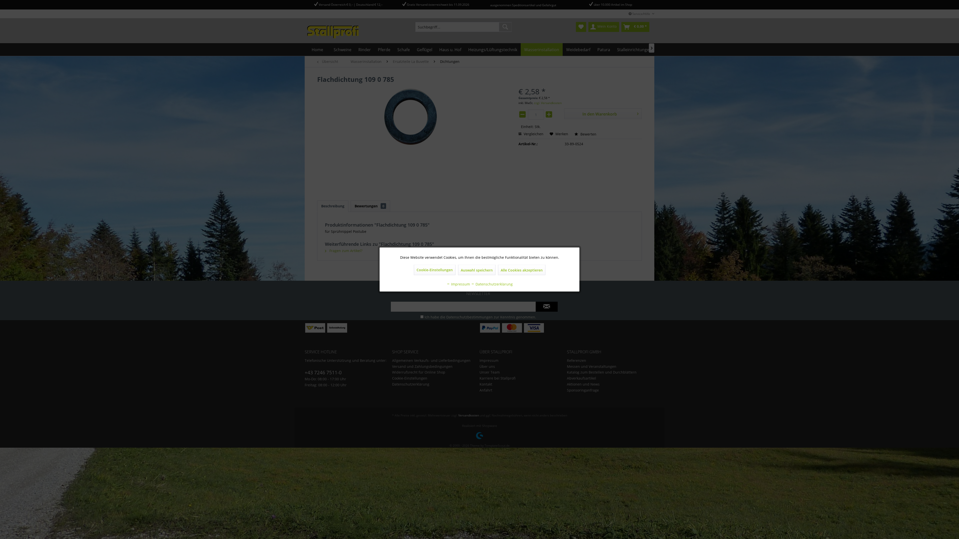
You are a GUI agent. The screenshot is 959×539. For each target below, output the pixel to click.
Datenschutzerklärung (494, 284)
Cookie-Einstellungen (435, 270)
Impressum (460, 284)
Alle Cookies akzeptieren (522, 270)
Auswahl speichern (477, 270)
